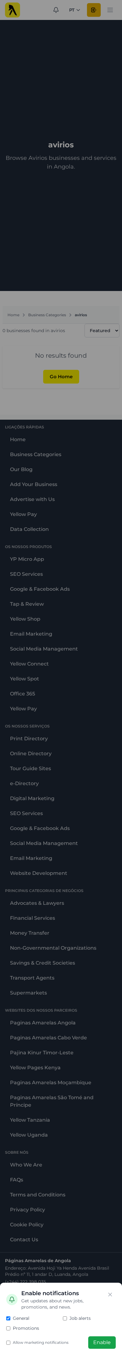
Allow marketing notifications (41, 1342)
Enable (102, 1342)
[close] (110, 1294)
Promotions (26, 1328)
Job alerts (80, 1318)
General (21, 1318)
